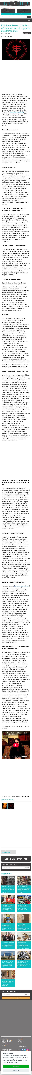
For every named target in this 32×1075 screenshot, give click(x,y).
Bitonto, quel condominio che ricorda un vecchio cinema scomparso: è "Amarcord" (8, 982)
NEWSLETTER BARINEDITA (11, 865)
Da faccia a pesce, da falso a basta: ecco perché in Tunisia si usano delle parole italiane (7, 964)
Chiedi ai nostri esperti (7, 1049)
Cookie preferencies (22, 1046)
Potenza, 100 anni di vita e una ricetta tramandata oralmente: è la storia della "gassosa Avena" (8, 889)
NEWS (3, 1045)
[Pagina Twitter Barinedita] (25, 1049)
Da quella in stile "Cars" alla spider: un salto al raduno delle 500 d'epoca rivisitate (23, 907)
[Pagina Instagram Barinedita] (27, 1049)
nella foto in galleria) (17, 112)
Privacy (19, 1045)
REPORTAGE (4, 1044)
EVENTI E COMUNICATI (6, 1041)
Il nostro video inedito (16, 998)
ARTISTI (3, 1042)
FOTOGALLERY (21, 1041)
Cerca (28, 16)
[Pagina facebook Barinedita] (22, 1049)
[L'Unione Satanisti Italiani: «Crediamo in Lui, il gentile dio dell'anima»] (16, 49)
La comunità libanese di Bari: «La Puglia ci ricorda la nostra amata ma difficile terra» (8, 945)
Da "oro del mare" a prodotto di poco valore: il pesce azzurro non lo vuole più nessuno (23, 964)
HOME (3, 1037)
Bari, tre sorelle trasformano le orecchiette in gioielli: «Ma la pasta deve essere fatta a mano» (23, 945)
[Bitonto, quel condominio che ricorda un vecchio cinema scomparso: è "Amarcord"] (8, 974)
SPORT (19, 1039)
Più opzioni (16, 1070)
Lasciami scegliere (13, 1062)
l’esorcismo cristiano (21, 586)
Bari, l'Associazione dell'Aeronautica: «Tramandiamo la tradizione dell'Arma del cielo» (8, 926)
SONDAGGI (20, 1042)
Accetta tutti (16, 1066)
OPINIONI (20, 1037)
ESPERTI (19, 1040)
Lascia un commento (16, 858)
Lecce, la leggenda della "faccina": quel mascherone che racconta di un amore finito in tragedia (23, 926)
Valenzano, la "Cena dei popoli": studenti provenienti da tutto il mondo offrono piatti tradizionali (8, 908)
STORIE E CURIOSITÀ (6, 1040)
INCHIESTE (4, 1039)
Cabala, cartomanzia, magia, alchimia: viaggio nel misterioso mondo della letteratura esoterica (23, 889)
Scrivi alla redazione (6, 1050)
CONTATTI (20, 1044)
